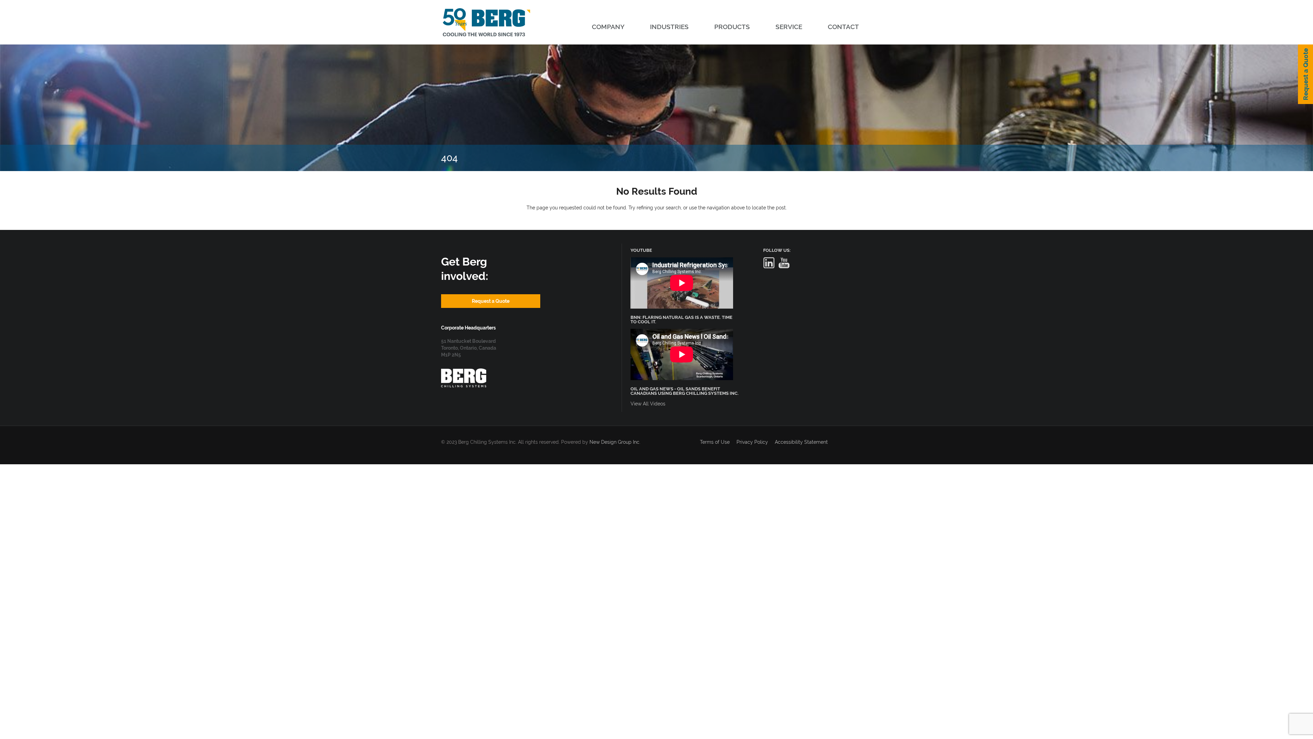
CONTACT (843, 26)
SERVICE (788, 26)
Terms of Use (715, 442)
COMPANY (608, 26)
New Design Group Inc (614, 442)
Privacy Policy (752, 442)
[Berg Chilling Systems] (463, 372)
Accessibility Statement (801, 442)
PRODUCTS (732, 26)
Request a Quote (1305, 74)
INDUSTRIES (669, 26)
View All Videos (648, 403)
